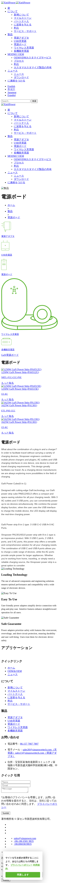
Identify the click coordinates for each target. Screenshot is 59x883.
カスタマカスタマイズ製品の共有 (33, 67)
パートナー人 (21, 21)
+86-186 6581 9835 (24, 841)
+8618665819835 (23, 844)
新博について (21, 14)
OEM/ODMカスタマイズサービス (32, 57)
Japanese (12, 92)
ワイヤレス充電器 (24, 47)
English (11, 86)
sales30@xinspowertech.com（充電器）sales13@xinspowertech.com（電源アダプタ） (32, 753)
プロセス (19, 61)
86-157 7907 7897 (29, 743)
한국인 (11, 89)
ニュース (19, 74)
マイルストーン (22, 18)
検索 (34, 101)
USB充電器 (20, 41)
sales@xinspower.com (25, 838)
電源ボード (20, 44)
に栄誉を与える (22, 24)
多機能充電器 (21, 51)
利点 (16, 28)
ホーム (11, 667)
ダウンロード (21, 77)
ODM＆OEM (15, 671)
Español (12, 95)
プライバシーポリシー (22, 865)
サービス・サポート (25, 31)
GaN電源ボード (10, 355)
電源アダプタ (21, 37)
